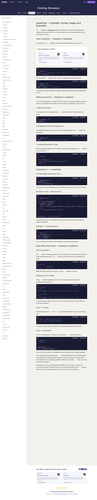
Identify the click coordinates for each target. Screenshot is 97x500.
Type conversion (6, 327)
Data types (5, 109)
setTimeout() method (7, 280)
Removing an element (7, 266)
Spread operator (6, 292)
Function (4, 167)
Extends (4, 152)
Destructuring (6, 115)
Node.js (4, 225)
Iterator (4, 199)
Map (4, 213)
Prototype (5, 251)
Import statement (6, 187)
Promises (5, 248)
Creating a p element (7, 106)
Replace (4, 269)
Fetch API (5, 155)
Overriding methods (7, 242)
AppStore (59, 494)
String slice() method (7, 303)
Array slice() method (7, 59)
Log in (84, 2)
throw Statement (6, 318)
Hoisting (4, 181)
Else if (4, 123)
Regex (4, 260)
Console (4, 97)
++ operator (5, 33)
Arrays (4, 62)
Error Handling (6, 135)
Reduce (4, 257)
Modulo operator (6, 222)
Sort (3, 286)
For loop (4, 161)
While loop (5, 338)
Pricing (26, 2)
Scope (4, 271)
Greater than (5, 176)
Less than (5, 205)
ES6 (3, 138)
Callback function (6, 77)
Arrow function (6, 65)
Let (3, 208)
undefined (5, 330)
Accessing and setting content (9, 39)
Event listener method (7, 141)
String (4, 295)
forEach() (5, 164)
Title (3, 321)
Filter (4, 158)
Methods (4, 216)
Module (4, 219)
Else (3, 120)
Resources (19, 2)
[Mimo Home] (4, 2)
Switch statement (6, 309)
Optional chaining (6, 240)
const (4, 100)
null (3, 228)
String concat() (6, 298)
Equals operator (6, 132)
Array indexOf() (6, 48)
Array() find (5, 24)
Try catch (5, 324)
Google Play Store (66, 494)
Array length (5, 51)
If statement (5, 184)
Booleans (5, 71)
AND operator (6, 42)
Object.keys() (5, 237)
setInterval (5, 277)
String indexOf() (6, 301)
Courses (12, 2)
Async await (5, 68)
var (3, 333)
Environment (5, 129)
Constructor (5, 103)
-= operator (5, 30)
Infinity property (6, 193)
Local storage (5, 210)
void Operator (6, 335)
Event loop (5, 144)
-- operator (5, 27)
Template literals (6, 312)
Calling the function (7, 80)
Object (4, 234)
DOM (4, 117)
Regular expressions (7, 263)
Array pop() (5, 53)
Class (4, 83)
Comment (5, 91)
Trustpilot (75, 494)
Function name (6, 173)
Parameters (5, 245)
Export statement (6, 149)
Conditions (5, 94)
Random (4, 254)
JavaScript (51, 30)
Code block (5, 88)
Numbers (5, 231)
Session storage (6, 274)
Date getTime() (6, 112)
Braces (4, 74)
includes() (5, 190)
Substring (5, 306)
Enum (4, 126)
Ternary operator (6, 315)
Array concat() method (7, 45)
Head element (6, 178)
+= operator (5, 36)
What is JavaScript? (7, 22)
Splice (4, 289)
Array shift (5, 56)
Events (4, 147)
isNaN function (6, 196)
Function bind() (6, 170)
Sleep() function (6, 283)
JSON (4, 202)
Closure (4, 85)
